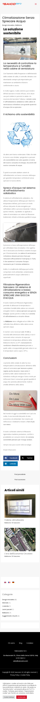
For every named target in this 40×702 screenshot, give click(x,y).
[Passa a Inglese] (5, 582)
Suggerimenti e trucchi (9, 616)
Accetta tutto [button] (22, 697)
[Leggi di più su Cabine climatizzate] (20, 506)
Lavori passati (7, 609)
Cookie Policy (25, 675)
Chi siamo (11, 643)
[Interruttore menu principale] (36, 4)
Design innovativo (8, 25)
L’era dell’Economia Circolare (18, 553)
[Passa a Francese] (9, 582)
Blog (20, 643)
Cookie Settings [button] (9, 697)
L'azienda (5, 606)
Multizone (18, 25)
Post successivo (20, 480)
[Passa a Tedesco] (13, 582)
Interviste (5, 603)
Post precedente (20, 474)
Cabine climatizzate (14, 520)
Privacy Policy (14, 675)
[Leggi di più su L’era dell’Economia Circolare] (20, 539)
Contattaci (29, 643)
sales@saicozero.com (20, 661)
